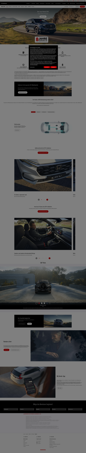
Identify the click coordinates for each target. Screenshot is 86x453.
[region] (43, 57)
